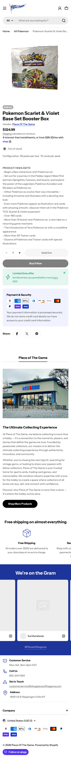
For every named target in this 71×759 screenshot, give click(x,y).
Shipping (7, 133)
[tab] (33, 359)
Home (6, 31)
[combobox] (35, 21)
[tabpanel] (35, 437)
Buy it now (35, 263)
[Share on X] (27, 334)
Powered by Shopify (46, 745)
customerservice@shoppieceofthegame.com (35, 686)
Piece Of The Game (23, 124)
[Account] (60, 8)
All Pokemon (21, 31)
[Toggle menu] (5, 8)
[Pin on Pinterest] (37, 334)
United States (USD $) (19, 720)
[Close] (64, 273)
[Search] (64, 21)
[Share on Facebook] (17, 334)
